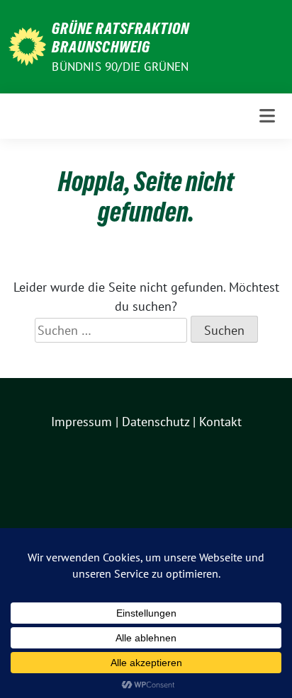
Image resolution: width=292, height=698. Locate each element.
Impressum (81, 421)
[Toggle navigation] (267, 115)
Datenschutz (155, 421)
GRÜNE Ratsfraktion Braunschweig (120, 37)
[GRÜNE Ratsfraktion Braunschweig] (27, 45)
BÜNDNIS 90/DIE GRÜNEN (120, 66)
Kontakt (220, 421)
